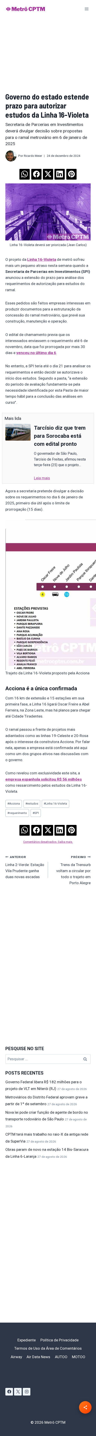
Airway (16, 1357)
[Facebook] (9, 1392)
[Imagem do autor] (11, 155)
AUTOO (61, 1357)
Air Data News (38, 1357)
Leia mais (42, 478)
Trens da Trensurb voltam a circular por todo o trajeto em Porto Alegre (73, 870)
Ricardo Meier (33, 155)
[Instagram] (26, 1392)
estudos (31, 803)
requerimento (17, 813)
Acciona (13, 803)
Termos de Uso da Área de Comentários (48, 1348)
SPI (36, 813)
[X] (18, 1392)
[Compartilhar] (85, 1407)
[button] (24, 172)
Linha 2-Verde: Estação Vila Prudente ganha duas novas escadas (24, 867)
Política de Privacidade (59, 1340)
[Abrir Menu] (86, 8)
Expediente (26, 1340)
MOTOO (78, 1357)
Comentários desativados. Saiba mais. (48, 841)
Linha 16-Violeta (55, 803)
